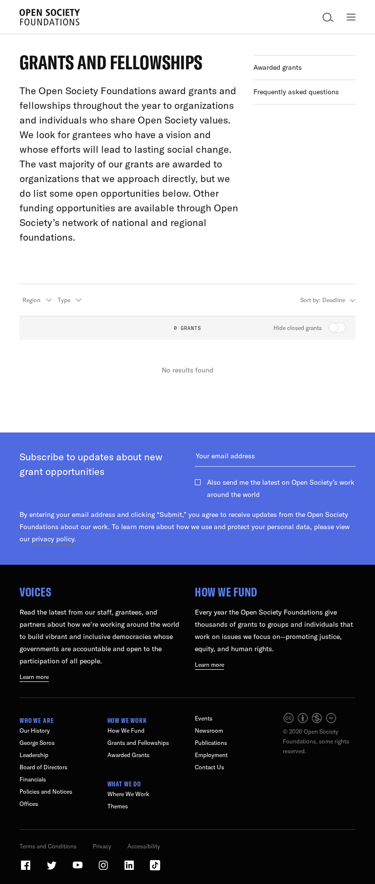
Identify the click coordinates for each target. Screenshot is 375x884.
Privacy (102, 846)
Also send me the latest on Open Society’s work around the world (280, 488)
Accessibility (143, 846)
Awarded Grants (128, 755)
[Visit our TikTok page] (155, 869)
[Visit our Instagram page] (104, 869)
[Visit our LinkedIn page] (130, 869)
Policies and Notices (46, 791)
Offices (29, 803)
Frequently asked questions (296, 91)
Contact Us (209, 767)
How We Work (127, 720)
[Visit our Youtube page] (78, 869)
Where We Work (128, 794)
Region (31, 300)
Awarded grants (277, 67)
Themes (117, 806)
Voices (35, 591)
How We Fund (226, 591)
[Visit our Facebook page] (26, 869)
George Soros (37, 742)
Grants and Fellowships (138, 742)
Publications (211, 742)
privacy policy (53, 539)
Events (203, 718)
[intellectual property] (310, 721)
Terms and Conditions (48, 846)
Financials (33, 779)
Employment (211, 755)
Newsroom (209, 730)
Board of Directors (43, 767)
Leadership (34, 755)
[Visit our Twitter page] (52, 869)
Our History (35, 730)
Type (64, 300)
